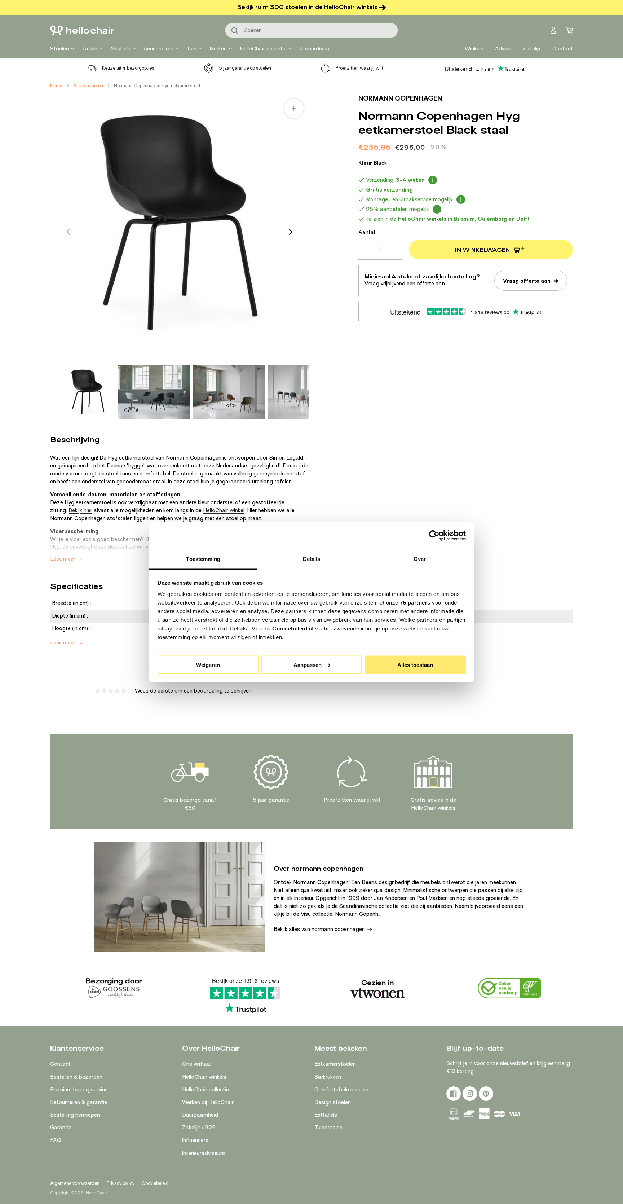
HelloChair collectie (263, 49)
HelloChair (96, 1192)
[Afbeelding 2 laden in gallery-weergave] (154, 392)
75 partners (415, 602)
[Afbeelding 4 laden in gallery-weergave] (304, 392)
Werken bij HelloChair (208, 1102)
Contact (60, 1064)
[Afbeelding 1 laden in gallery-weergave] (88, 392)
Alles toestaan (415, 665)
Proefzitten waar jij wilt (359, 68)
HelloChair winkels (204, 1077)
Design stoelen (332, 1102)
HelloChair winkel (223, 510)
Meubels (120, 49)
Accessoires (158, 49)
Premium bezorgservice (79, 1090)
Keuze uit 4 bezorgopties (128, 68)
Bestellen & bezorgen (76, 1077)
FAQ (55, 1140)
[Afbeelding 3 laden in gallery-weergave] (229, 392)
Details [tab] (312, 559)
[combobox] (311, 30)
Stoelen (59, 49)
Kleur (372, 163)
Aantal (366, 232)
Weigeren (208, 665)
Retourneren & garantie (78, 1102)
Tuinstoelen (328, 1127)
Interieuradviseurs (203, 1153)
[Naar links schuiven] (68, 232)
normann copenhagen (400, 98)
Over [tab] (420, 559)
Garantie (60, 1127)
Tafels (89, 49)
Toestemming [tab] (203, 559)
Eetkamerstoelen (335, 1064)
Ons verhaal (196, 1064)
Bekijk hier (80, 510)
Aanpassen (307, 665)
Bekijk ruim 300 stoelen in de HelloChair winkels (307, 7)
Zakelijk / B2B (199, 1127)
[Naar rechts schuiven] (291, 232)
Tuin (191, 49)
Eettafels (325, 1115)
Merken (218, 49)
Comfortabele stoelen (341, 1090)
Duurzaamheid (200, 1115)
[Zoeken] (235, 31)
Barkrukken (327, 1077)
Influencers (195, 1140)
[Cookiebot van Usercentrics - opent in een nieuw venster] (434, 535)
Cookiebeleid (289, 628)
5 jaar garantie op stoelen (245, 68)
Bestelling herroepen (75, 1115)
